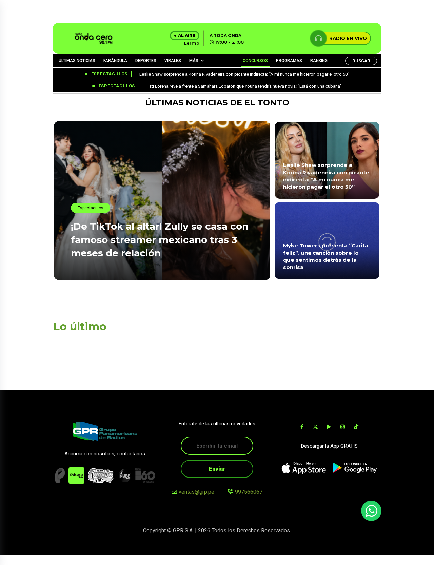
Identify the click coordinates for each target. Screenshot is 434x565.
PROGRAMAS (289, 60)
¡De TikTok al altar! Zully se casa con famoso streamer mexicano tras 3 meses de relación (160, 239)
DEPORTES (145, 60)
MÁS (193, 60)
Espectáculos (90, 208)
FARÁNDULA (115, 60)
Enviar (217, 469)
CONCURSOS (255, 60)
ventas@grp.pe (196, 492)
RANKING (319, 60)
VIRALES (172, 60)
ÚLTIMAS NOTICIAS (77, 60)
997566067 (248, 492)
